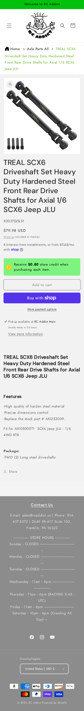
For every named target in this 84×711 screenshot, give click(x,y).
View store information (25, 334)
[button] (9, 26)
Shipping (9, 237)
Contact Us (42, 504)
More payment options (42, 309)
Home (15, 48)
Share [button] (13, 471)
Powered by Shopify (54, 702)
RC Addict (35, 702)
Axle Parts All (38, 48)
